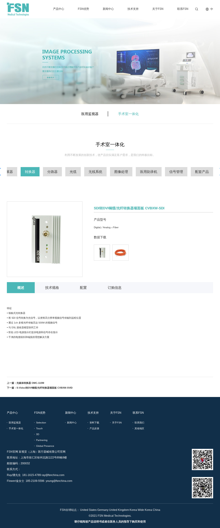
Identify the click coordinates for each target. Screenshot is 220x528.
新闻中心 (108, 8)
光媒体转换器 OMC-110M (30, 383)
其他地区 (139, 428)
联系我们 (139, 422)
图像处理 (121, 172)
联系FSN (182, 8)
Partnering (41, 440)
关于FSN (157, 8)
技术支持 (133, 8)
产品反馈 (94, 428)
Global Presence (45, 446)
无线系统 (95, 172)
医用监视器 (89, 114)
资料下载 (94, 422)
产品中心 (58, 8)
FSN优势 (83, 8)
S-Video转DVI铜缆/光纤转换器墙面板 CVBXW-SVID (44, 387)
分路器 (52, 172)
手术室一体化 (128, 114)
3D (37, 434)
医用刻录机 (148, 172)
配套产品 (202, 172)
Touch (39, 428)
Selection (41, 422)
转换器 (30, 172)
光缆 (73, 172)
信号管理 (176, 172)
